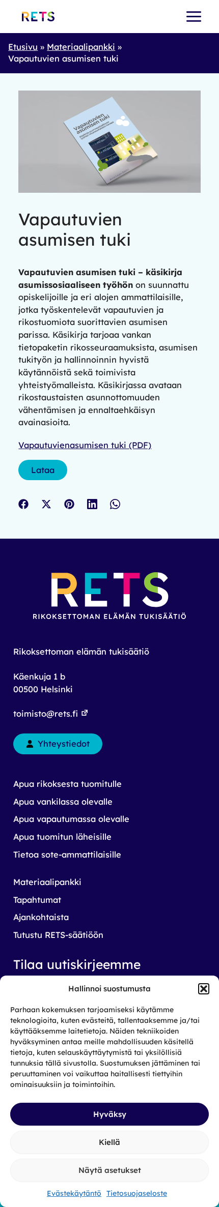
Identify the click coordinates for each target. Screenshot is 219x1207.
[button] (204, 989)
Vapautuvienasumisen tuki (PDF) (84, 445)
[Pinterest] (69, 503)
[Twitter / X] (46, 503)
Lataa (42, 470)
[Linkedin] (92, 503)
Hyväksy (109, 1114)
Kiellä (109, 1142)
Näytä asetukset (109, 1170)
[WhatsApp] (115, 503)
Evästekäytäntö (74, 1193)
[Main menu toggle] (193, 17)
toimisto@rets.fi (46, 714)
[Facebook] (23, 503)
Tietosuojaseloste (136, 1193)
